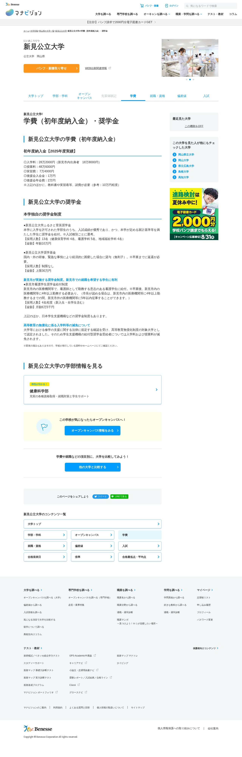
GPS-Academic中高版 (80, 655)
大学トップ (34, 523)
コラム (233, 14)
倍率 (77, 556)
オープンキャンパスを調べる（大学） (43, 597)
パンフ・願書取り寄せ (51, 68)
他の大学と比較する (92, 467)
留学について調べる (34, 627)
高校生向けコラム (33, 634)
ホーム (26, 31)
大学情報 (34, 31)
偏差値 (79, 545)
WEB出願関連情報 (96, 68)
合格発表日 (34, 556)
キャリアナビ (76, 663)
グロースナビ (76, 692)
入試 (125, 545)
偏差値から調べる (33, 605)
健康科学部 (59, 390)
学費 (125, 534)
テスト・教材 (215, 14)
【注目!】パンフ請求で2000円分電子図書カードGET (119, 22)
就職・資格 (34, 545)
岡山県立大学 (186, 154)
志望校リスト (204, 597)
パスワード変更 (205, 619)
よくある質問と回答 (79, 707)
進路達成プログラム (34, 685)
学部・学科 (34, 534)
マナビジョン (23, 12)
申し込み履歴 (204, 605)
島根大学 (183, 171)
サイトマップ (138, 707)
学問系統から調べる (174, 597)
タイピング (122, 663)
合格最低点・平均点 (134, 556)
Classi (72, 685)
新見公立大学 (61, 31)
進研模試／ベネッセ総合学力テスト (42, 655)
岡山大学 (183, 160)
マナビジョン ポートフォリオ (39, 692)
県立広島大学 (186, 166)
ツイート (102, 496)
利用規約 (57, 707)
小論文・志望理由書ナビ (81, 670)
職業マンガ (137, 621)
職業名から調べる (126, 597)
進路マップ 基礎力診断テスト (39, 670)
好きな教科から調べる (175, 605)
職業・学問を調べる (187, 14)
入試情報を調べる (33, 612)
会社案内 (213, 728)
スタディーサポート (34, 663)
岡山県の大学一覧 (46, 31)
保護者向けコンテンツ (204, 648)
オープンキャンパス (87, 534)
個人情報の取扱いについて (110, 707)
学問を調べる (172, 590)
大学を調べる (103, 14)
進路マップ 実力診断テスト (37, 677)
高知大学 (183, 177)
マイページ (203, 590)
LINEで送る (121, 496)
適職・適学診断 (125, 612)
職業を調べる (125, 590)
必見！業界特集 (76, 605)
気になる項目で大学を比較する (39, 619)
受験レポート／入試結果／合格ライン (88, 677)
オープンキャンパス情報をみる (92, 430)
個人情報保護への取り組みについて (179, 728)
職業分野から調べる (127, 605)
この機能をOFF (194, 126)
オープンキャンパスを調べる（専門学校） (90, 597)
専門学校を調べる (127, 14)
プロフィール (204, 612)
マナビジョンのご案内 (35, 707)
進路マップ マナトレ (127, 655)
